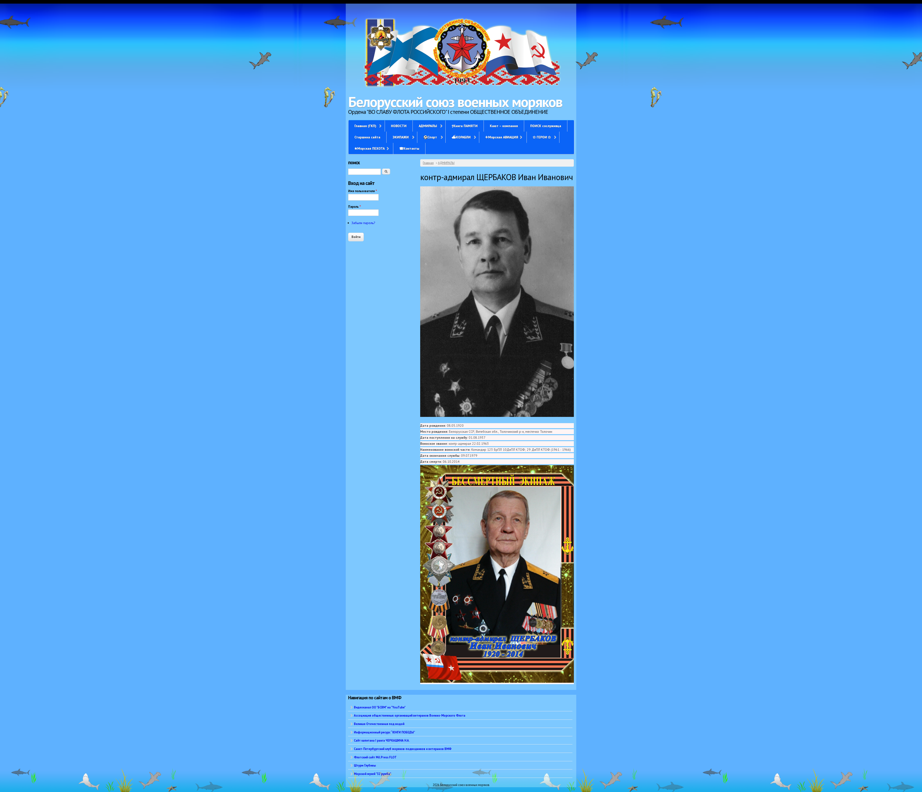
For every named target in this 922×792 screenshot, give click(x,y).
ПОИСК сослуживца (545, 126)
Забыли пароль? (363, 223)
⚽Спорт (430, 137)
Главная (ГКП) (365, 126)
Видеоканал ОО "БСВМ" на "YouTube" (380, 707)
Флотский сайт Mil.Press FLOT (375, 757)
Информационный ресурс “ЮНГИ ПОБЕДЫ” (384, 732)
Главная (428, 163)
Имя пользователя (362, 191)
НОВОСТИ (398, 126)
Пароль (354, 207)
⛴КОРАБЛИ (461, 137)
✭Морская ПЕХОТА (369, 148)
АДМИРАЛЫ (428, 126)
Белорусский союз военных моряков (455, 101)
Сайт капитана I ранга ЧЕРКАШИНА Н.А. (382, 740)
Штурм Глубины (365, 765)
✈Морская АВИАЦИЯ (501, 137)
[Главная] (461, 53)
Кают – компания (504, 126)
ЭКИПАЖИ (401, 137)
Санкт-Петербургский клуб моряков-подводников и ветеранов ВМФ (402, 749)
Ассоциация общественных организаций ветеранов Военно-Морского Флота (409, 715)
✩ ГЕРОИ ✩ (542, 137)
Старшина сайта (367, 137)
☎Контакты (409, 148)
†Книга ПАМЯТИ (465, 126)
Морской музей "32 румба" (372, 774)
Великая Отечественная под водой (379, 724)
